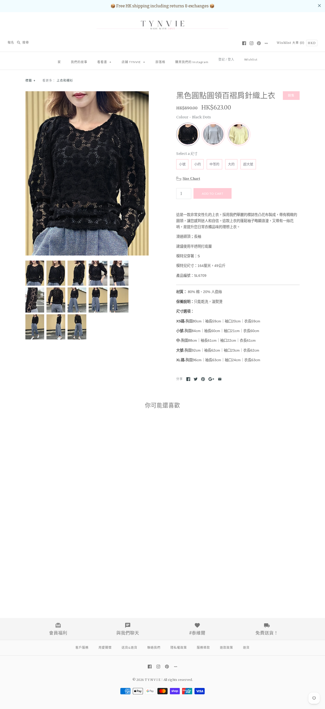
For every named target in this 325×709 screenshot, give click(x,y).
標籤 (30, 80)
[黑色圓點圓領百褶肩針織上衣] (87, 94)
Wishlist (284, 43)
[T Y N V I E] (162, 20)
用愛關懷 (105, 647)
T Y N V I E (152, 680)
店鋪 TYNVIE (133, 62)
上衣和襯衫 (65, 80)
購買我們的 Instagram (191, 62)
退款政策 (226, 647)
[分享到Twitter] (196, 379)
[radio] (188, 134)
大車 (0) (298, 43)
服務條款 (203, 647)
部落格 (160, 62)
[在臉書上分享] (188, 379)
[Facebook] (244, 43)
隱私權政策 (178, 647)
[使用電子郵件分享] (220, 379)
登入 (231, 59)
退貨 (246, 647)
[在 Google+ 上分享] (211, 379)
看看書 (104, 62)
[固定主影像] (203, 379)
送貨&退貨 (129, 647)
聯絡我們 (153, 647)
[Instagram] (251, 43)
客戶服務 (82, 647)
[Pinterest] (259, 43)
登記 (221, 59)
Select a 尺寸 (187, 153)
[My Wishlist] (267, 58)
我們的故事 (79, 62)
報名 (11, 42)
